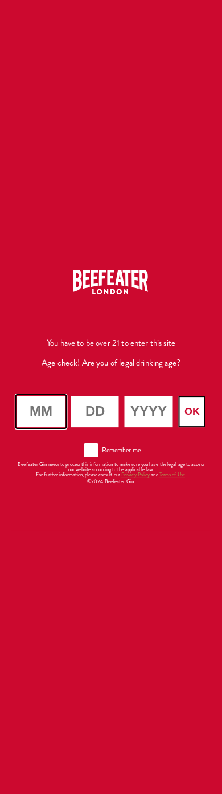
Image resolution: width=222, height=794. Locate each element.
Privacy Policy (135, 474)
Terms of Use (172, 474)
